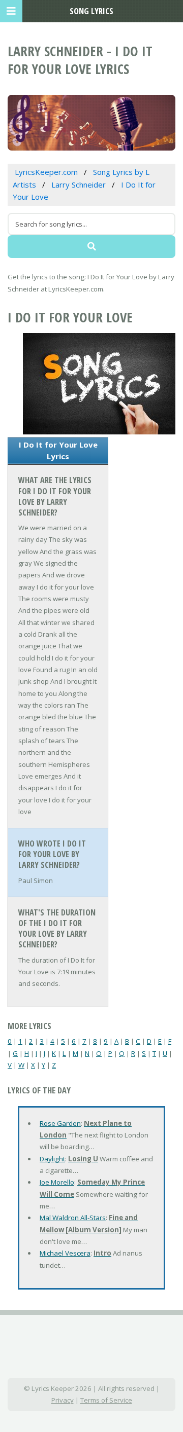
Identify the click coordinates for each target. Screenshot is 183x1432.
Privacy (62, 1400)
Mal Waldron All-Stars (73, 1217)
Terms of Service (106, 1400)
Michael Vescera (65, 1253)
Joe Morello (57, 1182)
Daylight (52, 1158)
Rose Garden (60, 1123)
